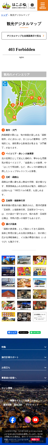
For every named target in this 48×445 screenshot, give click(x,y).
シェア (13, 332)
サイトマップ (32, 404)
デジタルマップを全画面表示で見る (24, 35)
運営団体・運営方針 (12, 404)
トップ (4, 14)
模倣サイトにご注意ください (24, 400)
